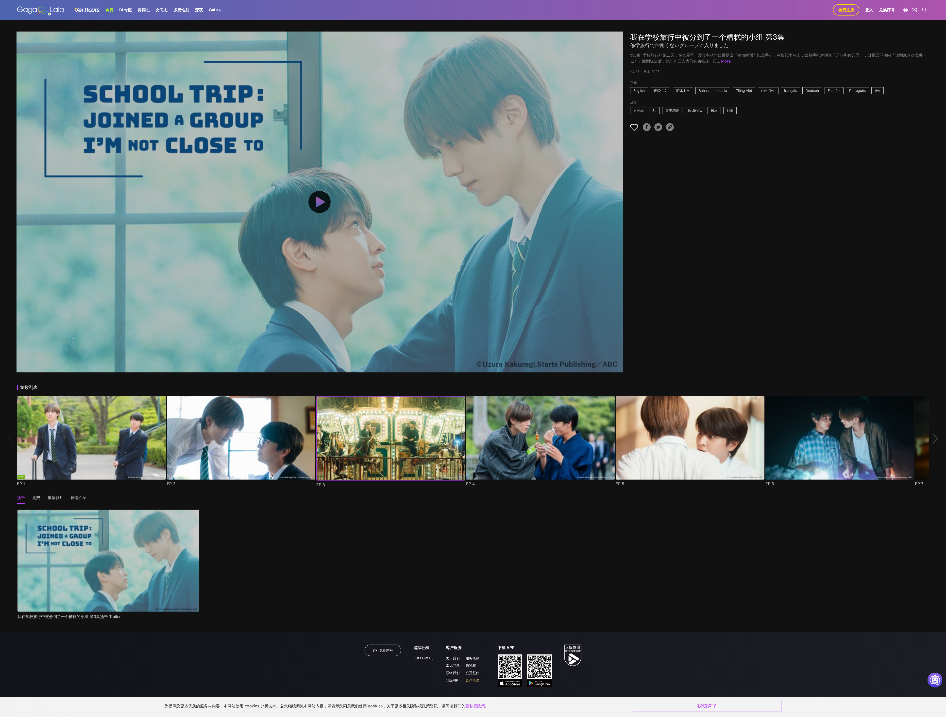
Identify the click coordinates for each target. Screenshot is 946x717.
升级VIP (452, 680)
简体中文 (683, 90)
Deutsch (812, 90)
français (790, 90)
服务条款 (472, 658)
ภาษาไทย (768, 90)
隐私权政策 (475, 705)
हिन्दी (877, 90)
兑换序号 (887, 9)
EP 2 (171, 483)
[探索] (914, 10)
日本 (714, 110)
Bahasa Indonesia (713, 90)
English (639, 90)
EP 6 (769, 483)
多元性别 (181, 9)
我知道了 (707, 706)
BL (654, 110)
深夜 (199, 9)
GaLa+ (215, 9)
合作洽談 (472, 680)
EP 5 (620, 483)
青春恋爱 (672, 110)
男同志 (144, 9)
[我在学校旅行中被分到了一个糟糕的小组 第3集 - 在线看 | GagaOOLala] (40, 10)
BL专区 (125, 9)
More (726, 61)
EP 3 (320, 484)
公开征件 (472, 673)
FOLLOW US (423, 658)
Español (834, 90)
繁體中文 (660, 90)
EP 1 (21, 483)
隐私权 (471, 665)
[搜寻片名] (924, 10)
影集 (729, 110)
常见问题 (453, 665)
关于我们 (453, 658)
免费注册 (846, 9)
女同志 (162, 9)
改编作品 (695, 110)
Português (857, 90)
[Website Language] (905, 10)
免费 (109, 9)
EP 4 (470, 483)
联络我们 (453, 673)
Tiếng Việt (744, 90)
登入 (869, 9)
